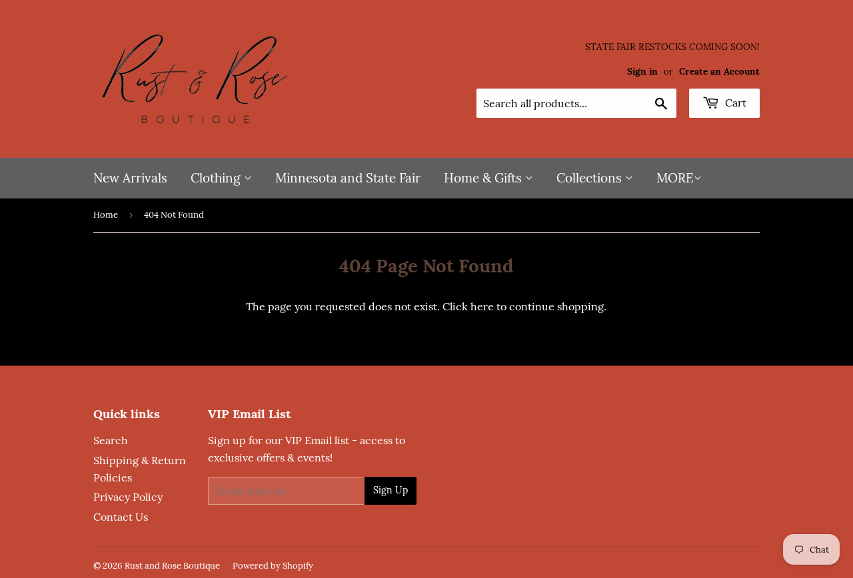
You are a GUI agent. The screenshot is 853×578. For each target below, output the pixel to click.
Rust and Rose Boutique (172, 565)
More (675, 178)
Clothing (217, 178)
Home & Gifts (484, 178)
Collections (590, 178)
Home (105, 214)
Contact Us (120, 516)
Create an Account (719, 71)
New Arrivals (130, 178)
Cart (734, 102)
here (482, 306)
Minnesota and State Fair (348, 178)
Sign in (642, 71)
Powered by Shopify (273, 565)
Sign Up (390, 490)
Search (110, 440)
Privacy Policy (128, 496)
